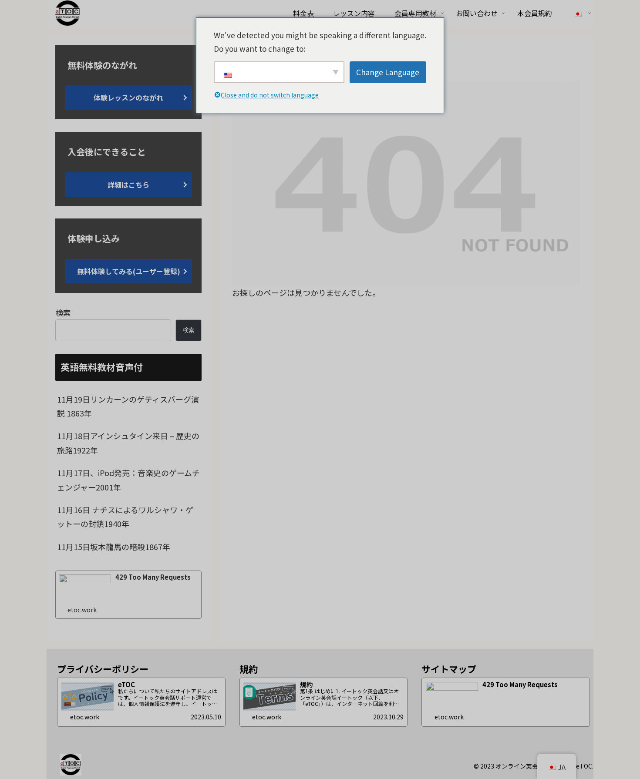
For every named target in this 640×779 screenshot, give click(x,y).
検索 (63, 312)
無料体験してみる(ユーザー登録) (128, 271)
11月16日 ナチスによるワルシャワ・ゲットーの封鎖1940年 (125, 516)
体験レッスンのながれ (128, 97)
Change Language (387, 72)
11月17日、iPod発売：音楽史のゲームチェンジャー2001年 (128, 479)
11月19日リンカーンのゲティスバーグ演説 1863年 (128, 406)
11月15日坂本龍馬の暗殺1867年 (113, 546)
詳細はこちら (128, 184)
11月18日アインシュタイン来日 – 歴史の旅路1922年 (128, 442)
